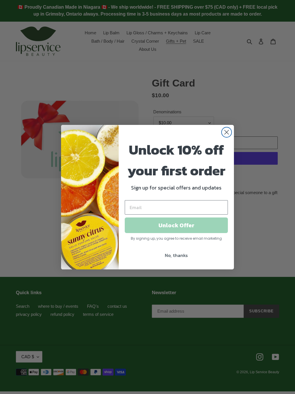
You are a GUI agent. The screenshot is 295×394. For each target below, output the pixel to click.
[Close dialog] (227, 132)
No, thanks (176, 255)
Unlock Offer (176, 225)
